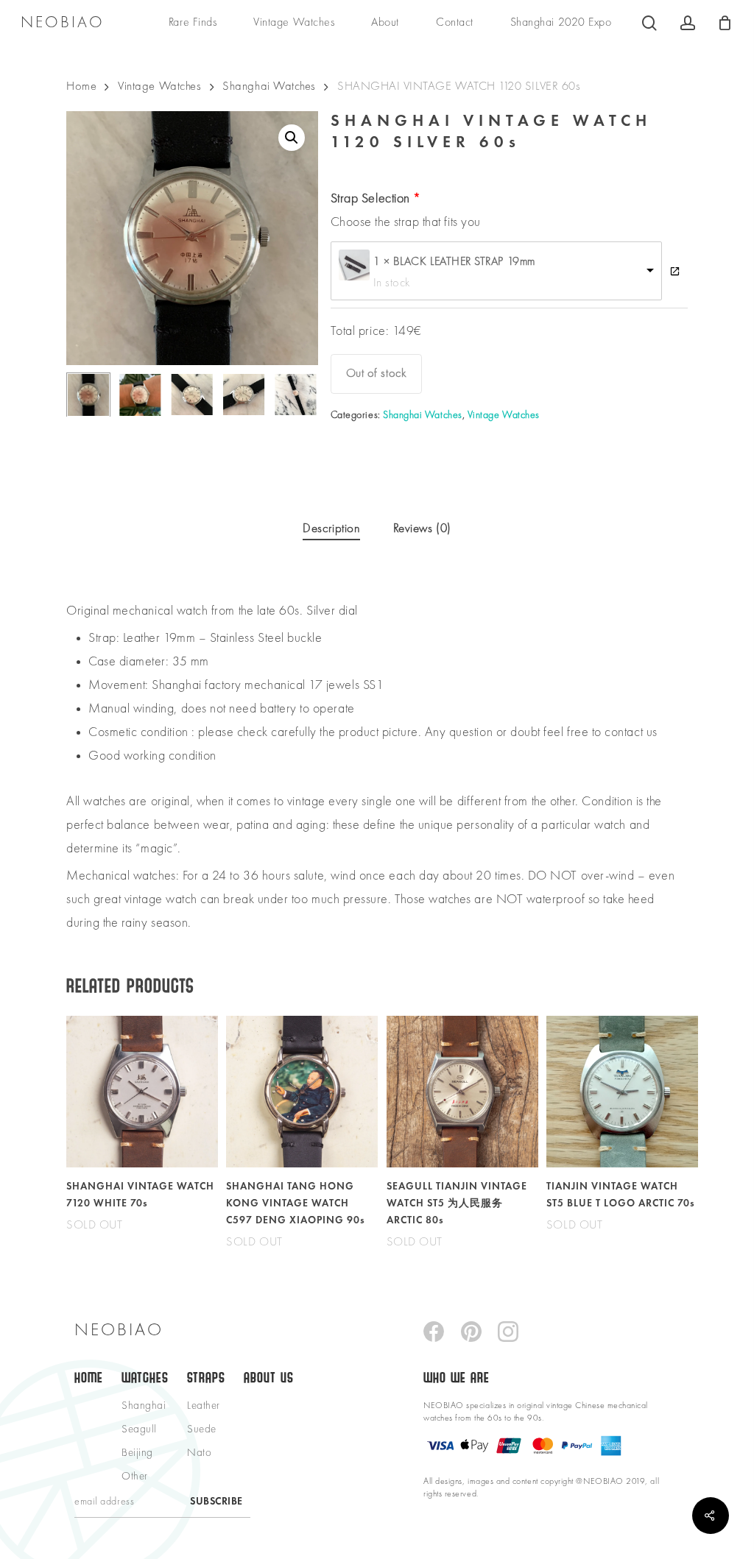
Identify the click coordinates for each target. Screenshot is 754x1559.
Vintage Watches (159, 86)
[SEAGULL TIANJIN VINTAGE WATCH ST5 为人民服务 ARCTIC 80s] (462, 1091)
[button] (291, 137)
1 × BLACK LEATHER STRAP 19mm (454, 262)
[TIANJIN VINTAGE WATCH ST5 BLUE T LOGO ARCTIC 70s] (622, 1091)
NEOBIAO (63, 23)
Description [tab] (331, 529)
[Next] (294, 394)
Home (81, 86)
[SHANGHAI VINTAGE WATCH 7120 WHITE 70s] (142, 1091)
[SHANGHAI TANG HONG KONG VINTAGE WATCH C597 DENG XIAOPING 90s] (302, 1091)
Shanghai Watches (269, 86)
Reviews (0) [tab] (422, 529)
